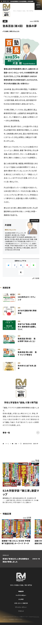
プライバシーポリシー (21, 607)
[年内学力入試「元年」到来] (21, 366)
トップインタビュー (21, 595)
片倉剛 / (11, 31)
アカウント (21, 611)
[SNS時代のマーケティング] (21, 299)
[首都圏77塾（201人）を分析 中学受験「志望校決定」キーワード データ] (16, 530)
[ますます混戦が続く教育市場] (21, 312)
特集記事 (21, 591)
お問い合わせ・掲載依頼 (21, 603)
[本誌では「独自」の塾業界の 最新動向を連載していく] (21, 326)
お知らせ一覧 (36, 559)
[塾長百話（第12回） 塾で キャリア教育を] (21, 354)
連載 (5, 21)
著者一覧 (6, 432)
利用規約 (11, 619)
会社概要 (21, 599)
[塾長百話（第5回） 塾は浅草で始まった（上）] (21, 340)
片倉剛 (8, 224)
